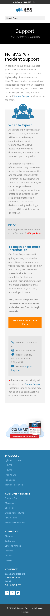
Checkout (9, 507)
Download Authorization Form (25, 322)
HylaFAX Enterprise (13, 460)
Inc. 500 (8, 555)
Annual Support (22, 96)
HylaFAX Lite (10, 475)
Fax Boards (10, 480)
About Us (9, 536)
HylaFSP (8, 465)
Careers (8, 560)
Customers (10, 541)
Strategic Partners (13, 545)
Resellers (9, 550)
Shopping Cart (11, 498)
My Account (10, 503)
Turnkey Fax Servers (14, 484)
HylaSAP (8, 470)
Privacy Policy (11, 517)
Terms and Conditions (15, 522)
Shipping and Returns (14, 513)
